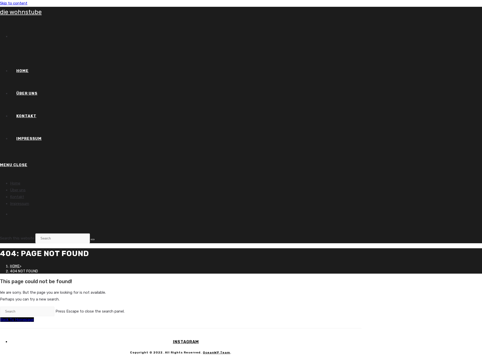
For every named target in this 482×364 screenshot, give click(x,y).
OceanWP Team (216, 352)
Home (15, 183)
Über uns (18, 190)
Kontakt (17, 197)
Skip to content (13, 3)
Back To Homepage (17, 319)
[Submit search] (92, 239)
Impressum (19, 203)
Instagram (186, 341)
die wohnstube (21, 12)
